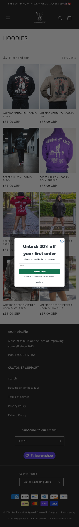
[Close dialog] (62, 240)
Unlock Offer (39, 271)
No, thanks (39, 282)
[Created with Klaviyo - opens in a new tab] (39, 288)
